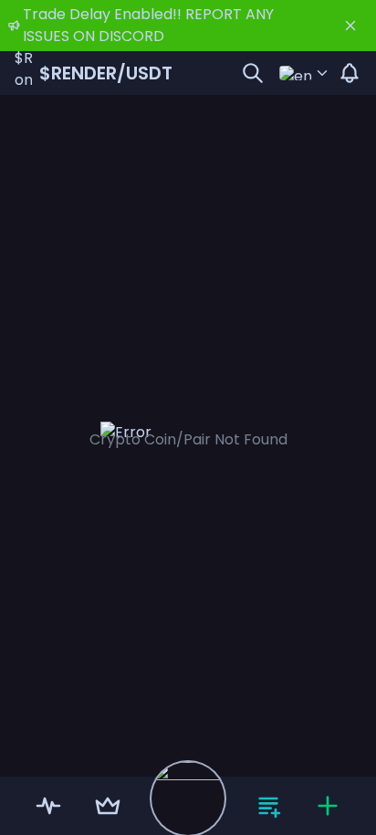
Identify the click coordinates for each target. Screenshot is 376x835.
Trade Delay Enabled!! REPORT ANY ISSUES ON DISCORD (148, 25)
